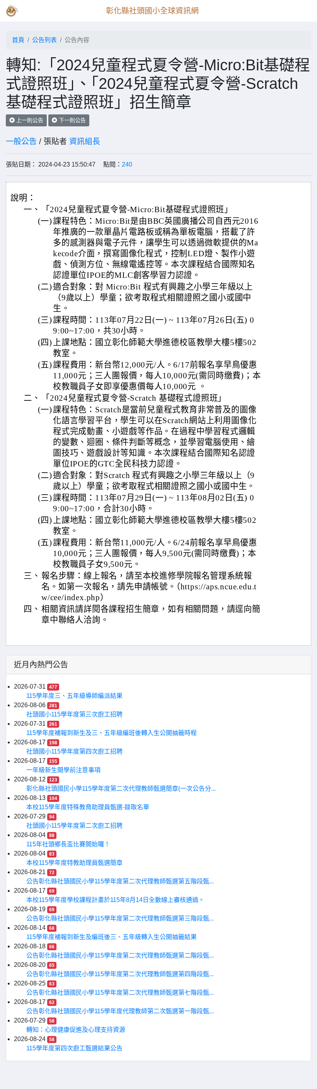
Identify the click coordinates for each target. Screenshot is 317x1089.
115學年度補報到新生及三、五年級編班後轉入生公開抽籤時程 (111, 733)
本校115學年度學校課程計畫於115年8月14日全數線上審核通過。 (115, 900)
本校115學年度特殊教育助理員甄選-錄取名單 (87, 807)
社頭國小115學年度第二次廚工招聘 (74, 825)
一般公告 (21, 141)
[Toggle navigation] (300, 11)
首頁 (18, 40)
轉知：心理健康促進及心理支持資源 (75, 1029)
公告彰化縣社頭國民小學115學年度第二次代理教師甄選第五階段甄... (120, 881)
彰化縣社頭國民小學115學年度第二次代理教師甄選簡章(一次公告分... (121, 788)
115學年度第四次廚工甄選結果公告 (74, 1048)
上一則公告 (29, 120)
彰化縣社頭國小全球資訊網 (152, 11)
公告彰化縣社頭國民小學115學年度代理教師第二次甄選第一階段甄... (120, 1011)
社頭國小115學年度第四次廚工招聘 (74, 751)
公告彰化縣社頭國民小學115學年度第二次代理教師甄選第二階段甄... (120, 955)
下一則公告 (71, 120)
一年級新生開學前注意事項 (63, 770)
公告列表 (44, 40)
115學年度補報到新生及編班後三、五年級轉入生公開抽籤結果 (111, 937)
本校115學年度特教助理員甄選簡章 (74, 862)
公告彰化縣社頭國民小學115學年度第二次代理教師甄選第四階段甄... (120, 974)
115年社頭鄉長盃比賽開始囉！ (68, 844)
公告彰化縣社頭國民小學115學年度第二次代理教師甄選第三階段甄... (120, 918)
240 (127, 164)
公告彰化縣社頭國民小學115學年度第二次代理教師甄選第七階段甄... (120, 992)
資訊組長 (84, 141)
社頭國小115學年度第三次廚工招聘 (74, 714)
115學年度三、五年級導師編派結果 (74, 696)
